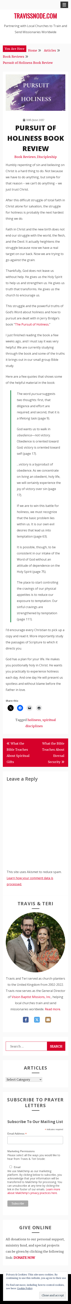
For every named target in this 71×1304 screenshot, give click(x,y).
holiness (34, 720)
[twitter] (37, 1020)
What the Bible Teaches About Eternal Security (53, 753)
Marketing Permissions (21, 1151)
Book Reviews (25, 157)
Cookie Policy (25, 1288)
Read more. (53, 1009)
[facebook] (26, 1020)
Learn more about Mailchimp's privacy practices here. (33, 1191)
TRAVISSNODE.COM (35, 15)
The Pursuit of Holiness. (32, 324)
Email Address (17, 1133)
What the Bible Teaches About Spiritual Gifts (18, 753)
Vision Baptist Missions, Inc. (31, 997)
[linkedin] (48, 1020)
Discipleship (47, 157)
